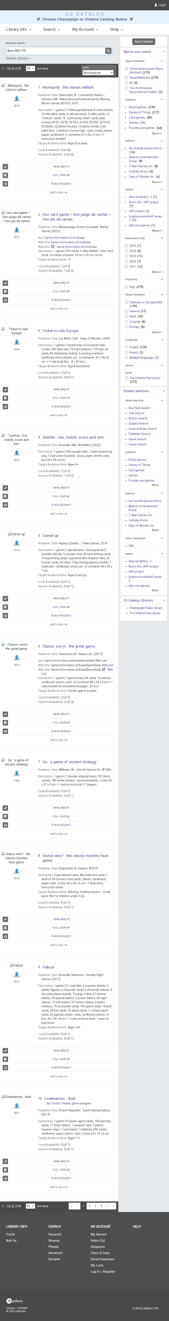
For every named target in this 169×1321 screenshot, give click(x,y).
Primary (134, 327)
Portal (10, 1234)
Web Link (101, 660)
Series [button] (129, 189)
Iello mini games (139, 225)
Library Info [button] (17, 29)
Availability (61, 166)
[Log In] (155, 5)
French (134, 352)
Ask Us (11, 1241)
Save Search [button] (144, 42)
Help (137, 1226)
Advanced (55, 1253)
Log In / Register (103, 1272)
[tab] (143, 51)
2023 (133, 256)
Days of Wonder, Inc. (142, 176)
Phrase (53, 1247)
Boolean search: (16, 43)
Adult (133, 316)
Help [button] (115, 29)
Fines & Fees (100, 1253)
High (132, 286)
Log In (162, 5)
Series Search (138, 444)
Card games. (137, 117)
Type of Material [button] (134, 61)
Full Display (61, 175)
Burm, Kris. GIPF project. (144, 202)
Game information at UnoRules (65, 237)
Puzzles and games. (142, 128)
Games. (134, 123)
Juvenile (135, 321)
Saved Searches (102, 1259)
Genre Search (137, 439)
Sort (86, 67)
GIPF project (136, 211)
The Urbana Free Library (145, 378)
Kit (131, 82)
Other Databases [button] (135, 538)
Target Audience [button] (135, 294)
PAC (131, 546)
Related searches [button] (136, 391)
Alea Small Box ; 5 (140, 197)
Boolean (54, 1259)
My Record (98, 1234)
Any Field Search (139, 408)
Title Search (136, 413)
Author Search (138, 418)
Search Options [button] (17, 58)
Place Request (61, 183)
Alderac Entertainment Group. (144, 159)
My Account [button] (83, 29)
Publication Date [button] (135, 238)
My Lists (97, 1265)
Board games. (138, 107)
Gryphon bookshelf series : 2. (146, 218)
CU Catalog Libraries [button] (138, 600)
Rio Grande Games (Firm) (145, 148)
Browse (54, 1241)
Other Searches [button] (134, 400)
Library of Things (140, 112)
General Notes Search (143, 429)
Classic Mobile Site (146, 1308)
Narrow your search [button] (137, 52)
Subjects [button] (130, 99)
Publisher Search (140, 434)
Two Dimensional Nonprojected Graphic (143, 89)
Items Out (98, 1241)
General (134, 311)
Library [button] (129, 365)
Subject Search (138, 423)
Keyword (54, 1234)
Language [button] (131, 339)
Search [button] (50, 29)
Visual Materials (140, 77)
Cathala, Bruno (138, 171)
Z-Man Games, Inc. (141, 166)
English (134, 347)
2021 (133, 266)
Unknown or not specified (145, 302)
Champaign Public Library (145, 608)
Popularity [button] (131, 279)
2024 (133, 251)
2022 (133, 261)
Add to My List (58, 192)
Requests (98, 1247)
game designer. (71, 1103)
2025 (133, 245)
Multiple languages (142, 357)
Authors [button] (130, 140)
